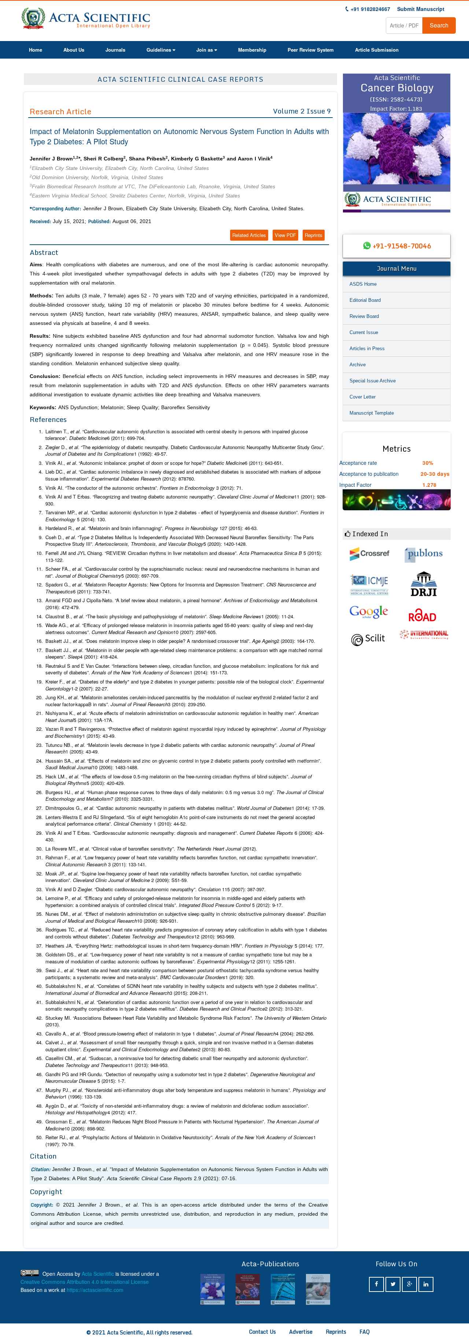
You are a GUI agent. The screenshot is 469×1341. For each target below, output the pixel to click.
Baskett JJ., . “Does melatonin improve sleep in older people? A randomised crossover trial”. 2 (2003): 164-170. (180, 641)
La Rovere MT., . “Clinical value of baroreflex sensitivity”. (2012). (151, 848)
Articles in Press (367, 348)
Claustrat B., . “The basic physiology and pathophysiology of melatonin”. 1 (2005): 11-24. (170, 616)
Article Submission (377, 49)
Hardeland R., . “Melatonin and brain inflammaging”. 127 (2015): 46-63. (151, 528)
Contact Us (262, 1331)
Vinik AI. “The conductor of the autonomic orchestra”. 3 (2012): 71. (144, 488)
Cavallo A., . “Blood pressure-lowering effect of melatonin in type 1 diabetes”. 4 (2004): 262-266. (179, 1033)
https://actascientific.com (95, 1289)
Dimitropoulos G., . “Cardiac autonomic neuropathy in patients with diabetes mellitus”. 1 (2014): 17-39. (185, 808)
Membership (252, 49)
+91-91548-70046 (402, 245)
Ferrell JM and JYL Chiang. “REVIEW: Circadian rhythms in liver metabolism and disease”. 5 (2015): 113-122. (183, 556)
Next (441, 146)
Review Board (364, 316)
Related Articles (249, 234)
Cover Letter (363, 397)
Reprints (313, 234)
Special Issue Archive (373, 381)
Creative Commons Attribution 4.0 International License (85, 1281)
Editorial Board (365, 300)
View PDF (285, 234)
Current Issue (364, 332)
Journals (115, 49)
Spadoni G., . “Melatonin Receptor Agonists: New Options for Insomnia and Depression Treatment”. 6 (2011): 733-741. (180, 588)
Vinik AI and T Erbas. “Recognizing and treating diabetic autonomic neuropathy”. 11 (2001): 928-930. (185, 500)
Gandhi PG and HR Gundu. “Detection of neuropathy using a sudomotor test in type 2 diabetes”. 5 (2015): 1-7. (180, 1078)
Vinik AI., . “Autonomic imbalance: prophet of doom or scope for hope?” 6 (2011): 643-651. (164, 463)
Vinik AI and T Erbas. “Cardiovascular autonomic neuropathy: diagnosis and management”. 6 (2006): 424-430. (184, 836)
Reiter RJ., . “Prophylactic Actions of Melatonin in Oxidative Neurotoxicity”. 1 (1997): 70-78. (180, 1141)
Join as (204, 49)
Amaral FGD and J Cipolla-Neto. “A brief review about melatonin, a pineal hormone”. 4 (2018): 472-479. (181, 604)
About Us (73, 49)
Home (35, 49)
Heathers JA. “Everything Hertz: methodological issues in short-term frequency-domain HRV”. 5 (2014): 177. (184, 945)
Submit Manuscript (420, 8)
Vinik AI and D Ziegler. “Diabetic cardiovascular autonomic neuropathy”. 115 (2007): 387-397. (155, 889)
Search (439, 25)
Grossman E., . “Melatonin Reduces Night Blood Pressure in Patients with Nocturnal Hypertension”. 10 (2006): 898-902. (182, 1125)
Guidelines (159, 49)
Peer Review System (311, 49)
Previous (352, 146)
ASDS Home (363, 284)
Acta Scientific (98, 1273)
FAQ (364, 1331)
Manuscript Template (372, 413)
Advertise (301, 1331)
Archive (358, 364)
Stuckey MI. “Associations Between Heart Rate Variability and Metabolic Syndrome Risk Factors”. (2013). (185, 1021)
